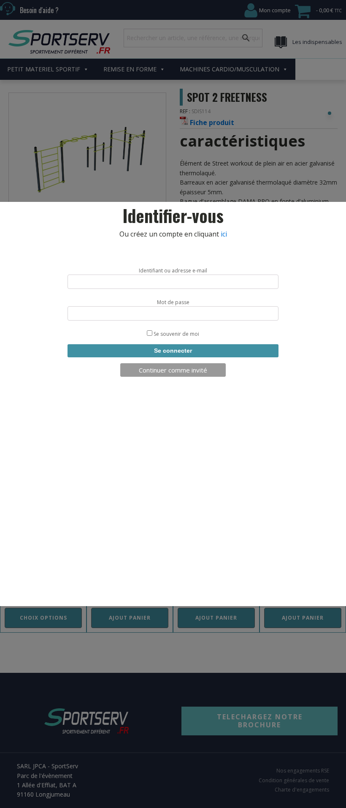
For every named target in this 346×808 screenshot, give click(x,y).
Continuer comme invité (173, 370)
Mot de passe (173, 302)
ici (224, 234)
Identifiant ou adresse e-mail (173, 270)
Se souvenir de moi (175, 333)
